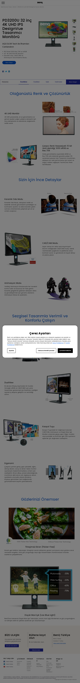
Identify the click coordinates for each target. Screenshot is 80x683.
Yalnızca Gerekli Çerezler (46, 350)
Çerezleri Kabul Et (65, 350)
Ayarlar (11, 350)
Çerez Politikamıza (58, 343)
